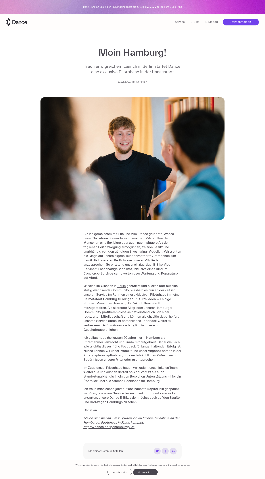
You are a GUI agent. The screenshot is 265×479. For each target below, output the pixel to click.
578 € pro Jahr (148, 7)
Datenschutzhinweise (178, 465)
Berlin (121, 286)
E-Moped (211, 22)
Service (180, 22)
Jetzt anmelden (240, 22)
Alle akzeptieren (145, 472)
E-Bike (195, 22)
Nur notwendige (119, 472)
